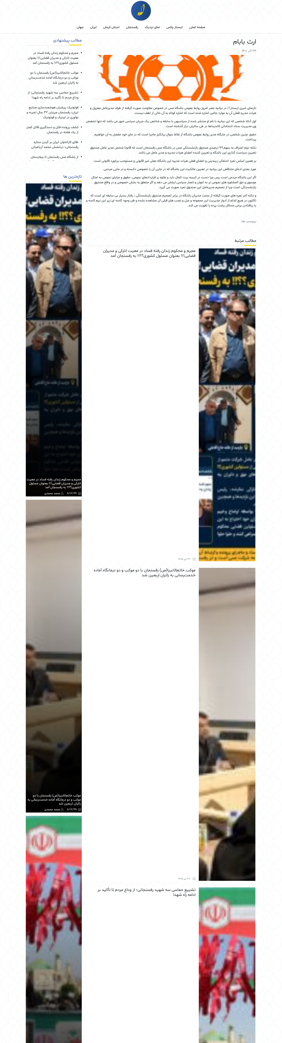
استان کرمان (111, 27)
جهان (80, 27)
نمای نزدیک (152, 27)
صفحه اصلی (197, 27)
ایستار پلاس (174, 27)
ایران (93, 27)
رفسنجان (132, 27)
